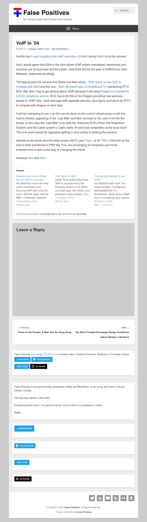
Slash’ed (102, 56)
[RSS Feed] (116, 498)
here (30, 158)
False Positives (46, 12)
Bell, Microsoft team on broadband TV (83, 87)
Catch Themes (84, 512)
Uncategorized (47, 214)
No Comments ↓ (60, 48)
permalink (82, 214)
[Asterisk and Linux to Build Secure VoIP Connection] (35, 190)
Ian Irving (37, 354)
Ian (47, 48)
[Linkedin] (100, 498)
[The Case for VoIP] (74, 188)
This (87, 140)
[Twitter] (92, 498)
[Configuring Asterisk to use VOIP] (113, 190)
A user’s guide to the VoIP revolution (54, 56)
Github (131, 498)
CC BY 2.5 (49, 354)
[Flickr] (123, 498)
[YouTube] (108, 498)
